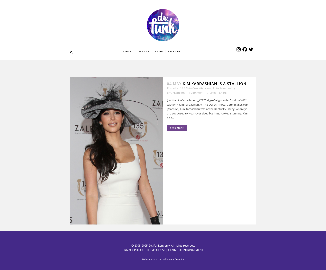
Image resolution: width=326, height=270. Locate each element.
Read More (177, 128)
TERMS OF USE (155, 250)
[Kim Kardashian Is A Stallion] (116, 150)
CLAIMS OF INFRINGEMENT (186, 250)
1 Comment (196, 93)
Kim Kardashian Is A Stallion (214, 83)
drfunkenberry (176, 93)
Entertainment (222, 88)
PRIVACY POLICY (133, 250)
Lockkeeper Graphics (173, 258)
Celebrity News (202, 88)
